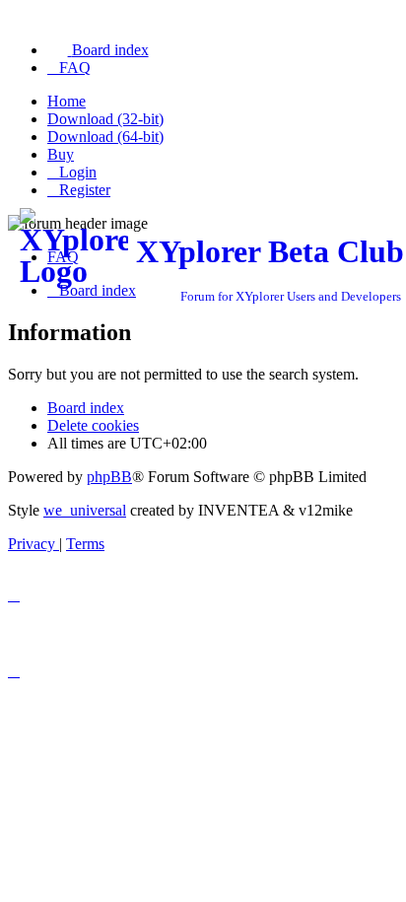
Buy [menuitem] (60, 154)
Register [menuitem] (84, 189)
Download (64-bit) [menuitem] (105, 136)
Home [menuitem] (66, 101)
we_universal (84, 510)
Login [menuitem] (78, 172)
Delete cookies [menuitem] (93, 425)
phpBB (109, 476)
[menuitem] (98, 49)
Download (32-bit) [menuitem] (105, 118)
